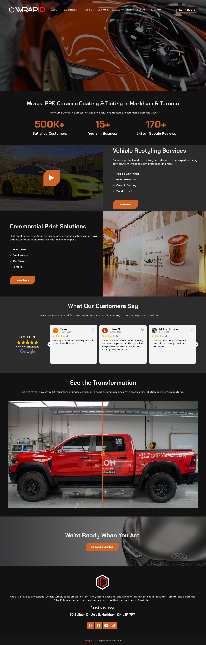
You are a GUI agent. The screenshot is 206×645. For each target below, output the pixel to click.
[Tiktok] (113, 625)
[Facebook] (98, 625)
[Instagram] (90, 625)
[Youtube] (106, 625)
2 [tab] (179, 61)
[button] (196, 344)
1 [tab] (179, 54)
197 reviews (33, 346)
